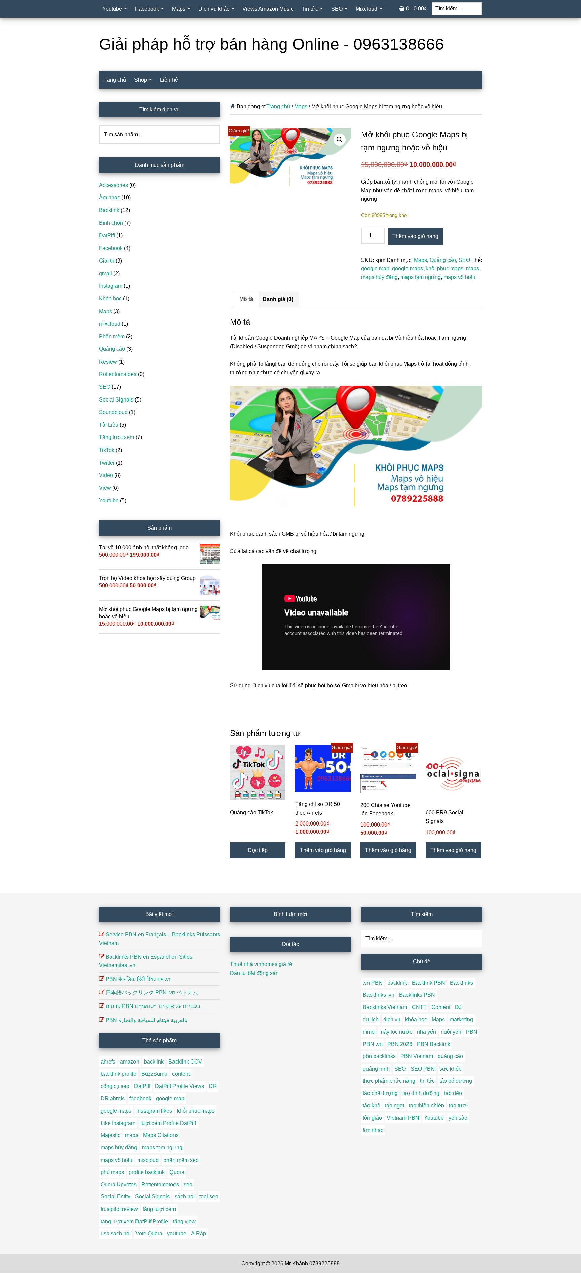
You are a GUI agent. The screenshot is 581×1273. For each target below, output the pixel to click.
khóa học (416, 1019)
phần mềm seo (181, 1160)
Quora (176, 1172)
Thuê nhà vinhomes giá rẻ (261, 964)
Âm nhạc (109, 197)
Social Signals (116, 400)
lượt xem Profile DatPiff (168, 1123)
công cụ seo (115, 1086)
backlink (154, 1062)
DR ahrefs (113, 1098)
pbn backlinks (379, 1056)
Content (440, 1007)
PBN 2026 (399, 1044)
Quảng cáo (443, 260)
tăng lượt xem (159, 1209)
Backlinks (461, 983)
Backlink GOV (185, 1062)
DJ (458, 1007)
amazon (129, 1062)
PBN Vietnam (416, 1056)
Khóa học (110, 298)
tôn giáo (372, 1118)
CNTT (419, 1007)
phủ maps (112, 1172)
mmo (369, 1032)
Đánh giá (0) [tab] (278, 299)
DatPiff (107, 235)
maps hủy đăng (379, 277)
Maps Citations (161, 1135)
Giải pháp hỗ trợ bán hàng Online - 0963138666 (271, 44)
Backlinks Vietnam (385, 1007)
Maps (300, 106)
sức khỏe (450, 1069)
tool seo (208, 1196)
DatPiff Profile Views (179, 1086)
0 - (416, 8)
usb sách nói (116, 1233)
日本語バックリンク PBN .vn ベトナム (152, 992)
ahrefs (108, 1062)
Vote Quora (148, 1233)
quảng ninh (376, 1069)
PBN (471, 1032)
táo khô (371, 1106)
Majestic (110, 1135)
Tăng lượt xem (116, 437)
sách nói (185, 1196)
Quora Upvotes (119, 1184)
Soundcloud (113, 412)
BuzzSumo (154, 1074)
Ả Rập (198, 1233)
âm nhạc (373, 1130)
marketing (461, 1019)
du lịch (371, 1019)
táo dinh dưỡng (420, 1093)
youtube (176, 1233)
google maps (407, 268)
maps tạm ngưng (420, 277)
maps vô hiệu (459, 277)
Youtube (109, 500)
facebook (140, 1098)
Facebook (111, 248)
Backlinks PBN (417, 995)
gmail (105, 273)
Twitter (107, 463)
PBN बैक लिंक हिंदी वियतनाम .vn (139, 979)
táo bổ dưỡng (455, 1081)
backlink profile (119, 1074)
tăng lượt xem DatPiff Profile (134, 1221)
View (105, 488)
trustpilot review (119, 1209)
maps (472, 268)
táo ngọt (394, 1106)
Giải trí (106, 261)
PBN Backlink (433, 1044)
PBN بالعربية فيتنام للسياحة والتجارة (146, 1020)
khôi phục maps (444, 268)
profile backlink (147, 1172)
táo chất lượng (380, 1093)
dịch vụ (391, 1019)
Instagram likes (154, 1111)
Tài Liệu (108, 425)
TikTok (106, 450)
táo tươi (458, 1106)
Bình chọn (111, 223)
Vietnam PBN (403, 1118)
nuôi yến (451, 1032)
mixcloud (109, 324)
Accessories (113, 185)
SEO (464, 260)
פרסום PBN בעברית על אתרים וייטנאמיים (153, 1006)
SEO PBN (423, 1069)
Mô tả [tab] (246, 299)
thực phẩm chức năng (389, 1081)
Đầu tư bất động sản (254, 973)
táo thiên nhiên (426, 1106)
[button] (340, 140)
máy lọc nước (395, 1032)
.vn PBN (373, 983)
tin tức (427, 1081)
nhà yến (426, 1032)
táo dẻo (453, 1093)
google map (375, 268)
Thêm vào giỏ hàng (415, 236)
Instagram (110, 286)
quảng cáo (450, 1056)
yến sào (458, 1118)
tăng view (184, 1221)
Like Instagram (118, 1123)
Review (108, 362)
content (181, 1074)
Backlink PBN (428, 983)
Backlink (109, 210)
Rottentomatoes (118, 374)
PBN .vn (373, 1044)
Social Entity (115, 1196)
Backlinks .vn (378, 995)
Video (106, 475)
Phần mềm (112, 336)
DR (213, 1086)
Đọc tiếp (258, 850)
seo (188, 1184)
